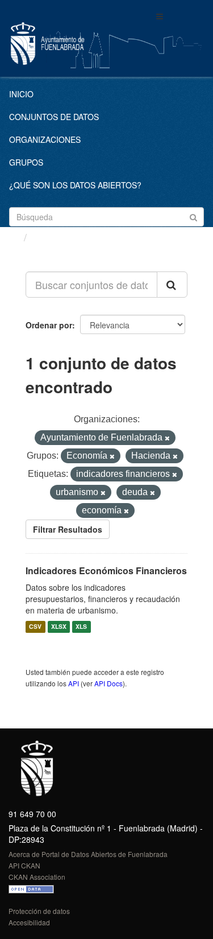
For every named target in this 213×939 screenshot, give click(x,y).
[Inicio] (13, 236)
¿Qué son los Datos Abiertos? (75, 185)
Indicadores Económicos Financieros (106, 570)
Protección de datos (39, 911)
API (73, 683)
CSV (35, 627)
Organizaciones (45, 139)
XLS (81, 627)
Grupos (26, 162)
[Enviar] (193, 216)
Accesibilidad (29, 922)
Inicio (21, 94)
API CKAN (24, 865)
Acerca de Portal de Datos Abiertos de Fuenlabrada (88, 854)
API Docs (108, 683)
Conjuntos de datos (54, 116)
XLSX (58, 627)
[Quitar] (167, 438)
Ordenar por (49, 325)
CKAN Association (37, 877)
